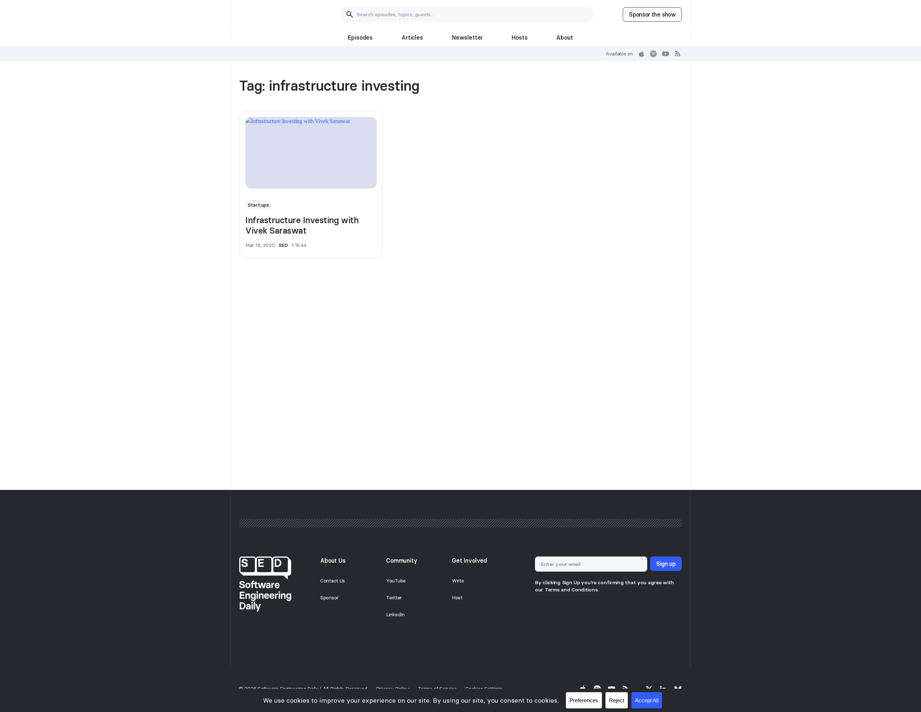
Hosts (519, 37)
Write (458, 580)
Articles (412, 37)
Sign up (666, 563)
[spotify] (653, 54)
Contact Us (332, 580)
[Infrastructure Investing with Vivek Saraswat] (311, 153)
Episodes (360, 37)
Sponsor (329, 597)
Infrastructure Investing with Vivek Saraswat (302, 225)
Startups (258, 205)
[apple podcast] (641, 54)
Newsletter (467, 37)
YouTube (396, 580)
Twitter (394, 597)
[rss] (678, 54)
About (564, 37)
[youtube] (666, 54)
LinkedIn (395, 614)
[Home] (275, 14)
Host (457, 597)
